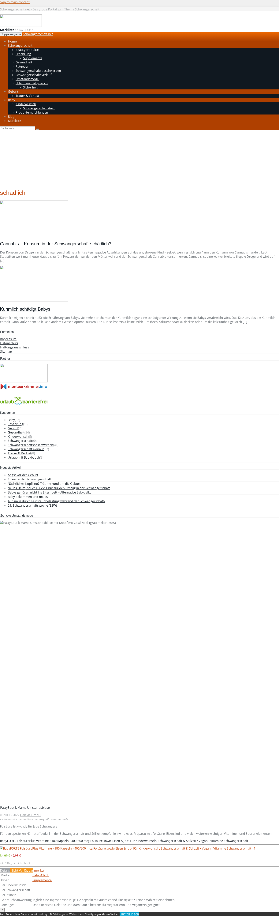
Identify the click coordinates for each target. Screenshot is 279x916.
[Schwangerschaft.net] (21, 25)
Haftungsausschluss (14, 347)
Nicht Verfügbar (21, 870)
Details (5, 870)
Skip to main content (15, 2)
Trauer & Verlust (19, 453)
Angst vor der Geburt (23, 475)
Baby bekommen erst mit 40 (28, 497)
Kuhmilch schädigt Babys (25, 309)
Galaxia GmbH (30, 815)
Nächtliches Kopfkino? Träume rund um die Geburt (44, 484)
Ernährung (15, 424)
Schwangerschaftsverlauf (26, 449)
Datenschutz (9, 343)
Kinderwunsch (18, 436)
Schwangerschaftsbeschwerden (30, 445)
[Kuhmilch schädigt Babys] (34, 300)
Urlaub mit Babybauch (24, 457)
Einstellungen (129, 914)
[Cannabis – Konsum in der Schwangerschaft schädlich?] (34, 235)
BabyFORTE (40, 875)
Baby (11, 420)
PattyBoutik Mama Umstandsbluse (25, 807)
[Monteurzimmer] (24, 388)
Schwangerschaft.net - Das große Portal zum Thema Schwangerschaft (49, 9)
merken (39, 870)
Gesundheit (16, 432)
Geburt (13, 428)
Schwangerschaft (20, 441)
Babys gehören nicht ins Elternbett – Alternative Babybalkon (50, 492)
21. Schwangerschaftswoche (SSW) (32, 505)
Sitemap (6, 351)
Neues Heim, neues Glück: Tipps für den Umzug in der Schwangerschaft (59, 488)
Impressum (8, 339)
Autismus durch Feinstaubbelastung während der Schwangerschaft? (56, 501)
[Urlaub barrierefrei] (24, 406)
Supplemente (42, 880)
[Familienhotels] (24, 381)
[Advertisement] (139, 158)
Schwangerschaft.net (38, 34)
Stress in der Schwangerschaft (29, 479)
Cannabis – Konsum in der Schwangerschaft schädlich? (55, 243)
